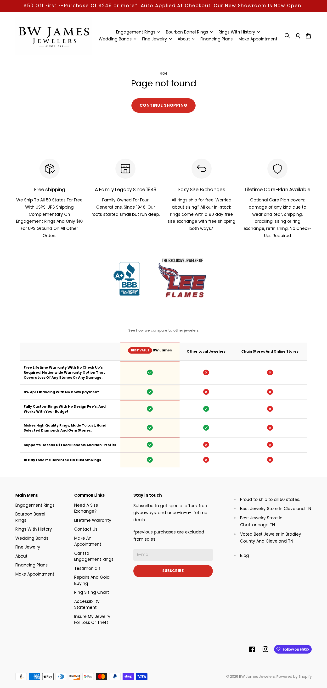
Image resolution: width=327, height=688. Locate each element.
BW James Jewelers (257, 676)
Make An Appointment (87, 541)
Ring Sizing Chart (91, 592)
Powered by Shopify (294, 676)
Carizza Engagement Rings (93, 556)
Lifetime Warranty (92, 520)
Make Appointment (34, 574)
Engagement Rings (35, 505)
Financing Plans (31, 565)
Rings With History (33, 529)
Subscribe (173, 570)
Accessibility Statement (87, 604)
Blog (244, 555)
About (21, 556)
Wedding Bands (31, 538)
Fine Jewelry (27, 547)
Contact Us (85, 529)
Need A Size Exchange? (86, 508)
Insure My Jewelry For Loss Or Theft (92, 620)
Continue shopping (163, 105)
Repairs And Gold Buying (92, 580)
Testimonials (87, 568)
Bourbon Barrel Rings (30, 517)
